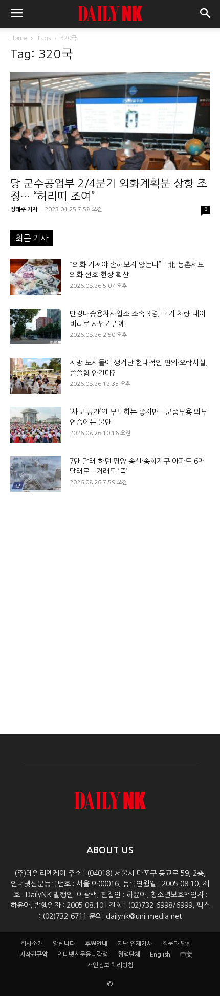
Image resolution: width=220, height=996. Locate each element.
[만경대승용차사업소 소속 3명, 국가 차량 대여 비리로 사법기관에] (35, 326)
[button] (16, 14)
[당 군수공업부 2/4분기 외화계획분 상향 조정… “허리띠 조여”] (110, 121)
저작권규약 (33, 954)
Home (18, 38)
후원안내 (96, 944)
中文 (186, 954)
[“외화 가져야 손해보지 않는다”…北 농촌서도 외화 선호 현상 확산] (35, 277)
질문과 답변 (177, 944)
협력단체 (129, 954)
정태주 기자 (23, 209)
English (160, 954)
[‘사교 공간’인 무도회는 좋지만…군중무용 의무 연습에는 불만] (35, 425)
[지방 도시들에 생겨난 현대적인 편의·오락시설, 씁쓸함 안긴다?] (35, 376)
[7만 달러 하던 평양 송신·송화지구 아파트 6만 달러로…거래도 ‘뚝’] (35, 474)
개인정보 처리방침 (110, 965)
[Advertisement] (110, 604)
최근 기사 (31, 238)
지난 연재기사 (134, 944)
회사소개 (31, 944)
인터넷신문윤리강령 (82, 954)
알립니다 (64, 944)
